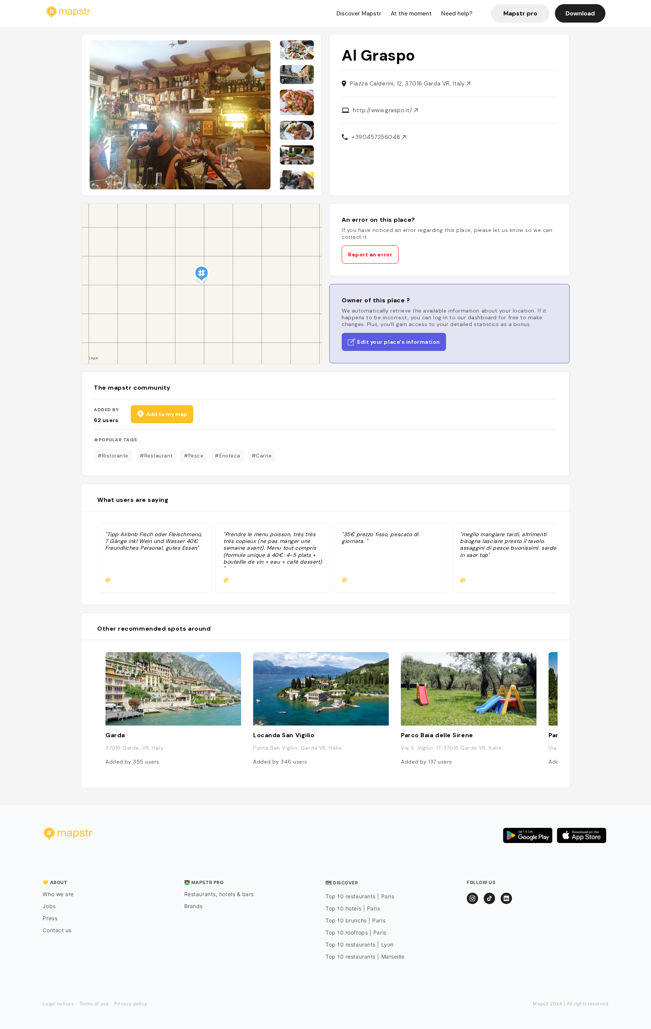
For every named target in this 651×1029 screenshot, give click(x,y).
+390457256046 (376, 137)
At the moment (411, 13)
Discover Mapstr (358, 13)
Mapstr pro (520, 13)
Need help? (456, 13)
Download (580, 13)
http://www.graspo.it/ (383, 110)
